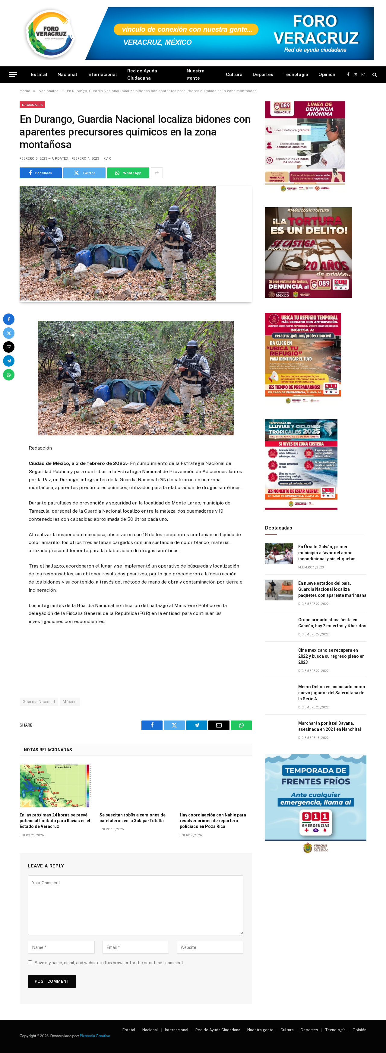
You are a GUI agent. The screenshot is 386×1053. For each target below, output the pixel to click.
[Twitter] (8, 333)
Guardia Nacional (39, 701)
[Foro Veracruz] (193, 33)
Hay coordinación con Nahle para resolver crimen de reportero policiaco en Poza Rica (213, 821)
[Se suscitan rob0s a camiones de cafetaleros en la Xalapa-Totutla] (136, 786)
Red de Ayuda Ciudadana (142, 74)
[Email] (8, 347)
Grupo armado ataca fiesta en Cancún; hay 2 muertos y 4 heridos (332, 622)
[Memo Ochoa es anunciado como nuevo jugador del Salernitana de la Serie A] (279, 693)
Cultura (234, 74)
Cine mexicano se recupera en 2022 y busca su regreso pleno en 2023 (331, 656)
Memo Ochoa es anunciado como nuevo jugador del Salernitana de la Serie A (331, 692)
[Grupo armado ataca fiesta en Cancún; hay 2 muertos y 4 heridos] (279, 626)
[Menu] (13, 74)
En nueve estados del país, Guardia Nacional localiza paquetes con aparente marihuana (332, 589)
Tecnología (295, 74)
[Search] (374, 74)
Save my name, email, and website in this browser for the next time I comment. (109, 962)
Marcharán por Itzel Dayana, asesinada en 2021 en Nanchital (329, 726)
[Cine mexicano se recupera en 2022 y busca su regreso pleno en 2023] (279, 657)
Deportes (263, 74)
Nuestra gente (195, 74)
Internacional (102, 74)
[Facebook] (8, 319)
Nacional (67, 74)
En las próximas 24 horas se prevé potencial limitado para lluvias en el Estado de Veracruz (55, 821)
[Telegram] (8, 361)
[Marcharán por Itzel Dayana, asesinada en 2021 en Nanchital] (279, 730)
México (70, 701)
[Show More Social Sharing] (157, 172)
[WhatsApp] (8, 374)
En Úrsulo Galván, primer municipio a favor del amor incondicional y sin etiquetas (327, 552)
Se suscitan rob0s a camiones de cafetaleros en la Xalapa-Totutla (133, 818)
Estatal (39, 74)
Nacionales (32, 105)
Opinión (326, 74)
